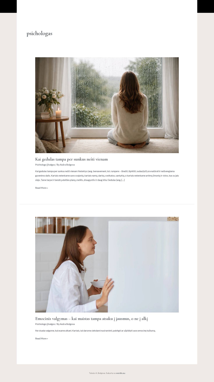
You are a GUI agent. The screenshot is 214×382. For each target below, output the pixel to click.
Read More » (41, 187)
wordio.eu (120, 373)
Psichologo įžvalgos (45, 164)
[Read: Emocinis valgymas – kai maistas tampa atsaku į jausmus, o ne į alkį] (107, 264)
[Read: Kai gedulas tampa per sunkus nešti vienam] (107, 104)
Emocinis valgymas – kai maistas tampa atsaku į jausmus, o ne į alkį (91, 318)
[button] (176, 6)
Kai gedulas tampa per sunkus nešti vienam (71, 159)
